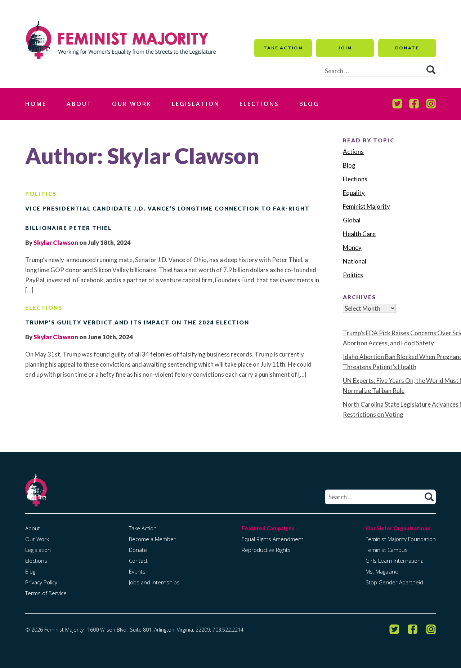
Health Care (359, 234)
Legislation (196, 104)
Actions (353, 151)
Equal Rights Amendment (272, 539)
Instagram (431, 104)
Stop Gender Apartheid (394, 582)
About (79, 104)
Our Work (132, 104)
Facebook (414, 104)
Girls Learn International (395, 560)
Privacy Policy (41, 582)
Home (35, 104)
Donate (407, 47)
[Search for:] (380, 497)
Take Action (283, 47)
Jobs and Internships (154, 582)
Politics (41, 193)
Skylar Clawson (55, 242)
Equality (354, 192)
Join (345, 47)
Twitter (397, 104)
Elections (259, 104)
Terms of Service (46, 593)
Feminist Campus (387, 549)
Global (352, 220)
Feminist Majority (366, 206)
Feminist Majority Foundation (401, 539)
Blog (309, 104)
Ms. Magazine (382, 571)
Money (352, 247)
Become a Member (152, 539)
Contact (138, 560)
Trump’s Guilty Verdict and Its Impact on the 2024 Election (137, 322)
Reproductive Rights (266, 549)
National (354, 261)
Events (137, 571)
